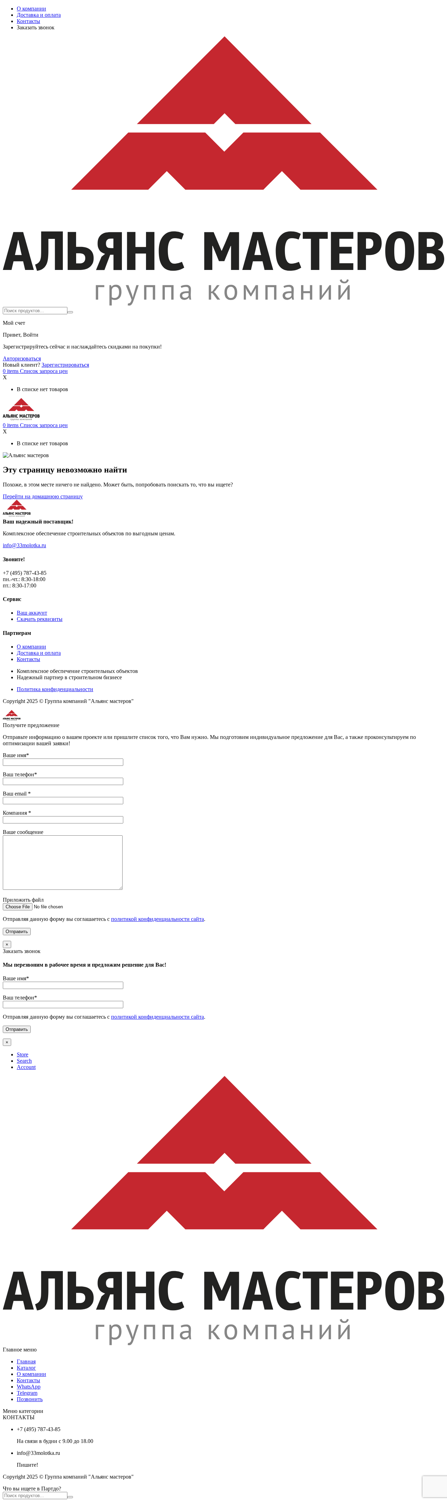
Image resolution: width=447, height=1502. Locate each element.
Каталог (26, 1368)
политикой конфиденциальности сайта (157, 919)
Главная (26, 1361)
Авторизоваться (22, 358)
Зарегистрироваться (65, 365)
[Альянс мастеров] (223, 304)
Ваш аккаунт (32, 613)
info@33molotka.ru (24, 545)
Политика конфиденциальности (55, 689)
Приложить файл (23, 900)
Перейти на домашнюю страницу (43, 496)
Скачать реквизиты (40, 619)
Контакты (28, 21)
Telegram (27, 1393)
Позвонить (30, 1399)
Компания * (17, 813)
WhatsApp (29, 1387)
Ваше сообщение (23, 832)
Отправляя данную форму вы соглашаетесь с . (104, 919)
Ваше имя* (16, 755)
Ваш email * (17, 794)
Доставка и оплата (39, 15)
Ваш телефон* (20, 774)
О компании (31, 9)
